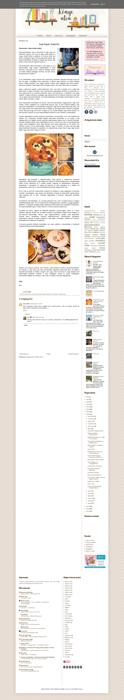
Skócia (67, 652)
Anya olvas (24, 631)
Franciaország (69, 620)
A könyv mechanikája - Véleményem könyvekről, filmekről (37, 657)
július (89, 428)
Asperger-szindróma (89, 210)
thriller (87, 245)
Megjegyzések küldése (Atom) (34, 357)
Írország (67, 656)
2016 (87, 509)
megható (87, 235)
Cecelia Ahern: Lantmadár (95, 466)
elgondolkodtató (94, 221)
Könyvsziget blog (26, 635)
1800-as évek (68, 581)
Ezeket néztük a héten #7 (97, 340)
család (92, 217)
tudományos (94, 245)
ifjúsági (93, 229)
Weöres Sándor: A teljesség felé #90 (30, 593)
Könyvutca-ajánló (90, 542)
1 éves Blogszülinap (98, 291)
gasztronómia (28, 294)
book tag (102, 215)
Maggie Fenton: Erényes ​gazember (30, 624)
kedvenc (102, 230)
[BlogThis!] (25, 292)
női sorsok (101, 236)
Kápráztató (83, 35)
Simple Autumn (25, 661)
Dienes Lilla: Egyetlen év (94, 475)
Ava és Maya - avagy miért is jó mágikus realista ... (96, 478)
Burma (67, 609)
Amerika (67, 601)
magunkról (102, 232)
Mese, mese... (91, 484)
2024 (87, 399)
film (91, 223)
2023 (87, 402)
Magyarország (69, 637)
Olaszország (68, 646)
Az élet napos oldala (27, 639)
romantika (91, 241)
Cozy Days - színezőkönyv (28, 607)
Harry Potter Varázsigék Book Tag (30, 671)
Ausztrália (67, 605)
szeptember (91, 423)
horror (96, 227)
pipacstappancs (25, 618)
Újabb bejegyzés (24, 354)
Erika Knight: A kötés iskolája (95, 459)
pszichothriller (100, 238)
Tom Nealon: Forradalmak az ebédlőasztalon (96, 442)
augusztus (91, 426)
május (90, 493)
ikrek (85, 230)
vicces (102, 248)
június (89, 491)
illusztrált (34, 294)
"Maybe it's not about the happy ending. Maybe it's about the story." (37, 648)
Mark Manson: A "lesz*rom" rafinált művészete (95, 452)
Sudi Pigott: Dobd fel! (93, 472)
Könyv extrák (25, 643)
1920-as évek (68, 586)
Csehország (68, 614)
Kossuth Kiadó (41, 294)
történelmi (101, 245)
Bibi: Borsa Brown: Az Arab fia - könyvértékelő (33, 628)
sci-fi (85, 243)
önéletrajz (92, 252)
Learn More (95, 4)
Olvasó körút (24, 665)
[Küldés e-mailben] (24, 292)
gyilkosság (87, 227)
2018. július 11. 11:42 (38, 317)
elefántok (86, 221)
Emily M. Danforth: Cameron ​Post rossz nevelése (34, 658)
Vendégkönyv (89, 546)
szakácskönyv (62, 294)
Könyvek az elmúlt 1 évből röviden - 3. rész (98, 317)
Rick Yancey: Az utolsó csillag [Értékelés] (31, 667)
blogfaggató (89, 549)
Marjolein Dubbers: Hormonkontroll (93, 434)
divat (94, 219)
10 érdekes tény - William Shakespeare (31, 616)
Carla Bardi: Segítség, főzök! (95, 431)
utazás (86, 248)
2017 (87, 506)
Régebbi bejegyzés (73, 354)
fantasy (86, 223)
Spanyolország (69, 654)
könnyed (90, 232)
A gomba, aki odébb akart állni (29, 620)
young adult (96, 250)
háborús (103, 227)
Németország (68, 644)
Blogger (80, 689)
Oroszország (68, 648)
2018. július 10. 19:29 (36, 303)
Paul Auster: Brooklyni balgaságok (94, 469)
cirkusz (86, 217)
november (91, 418)
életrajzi (86, 252)
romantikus (100, 240)
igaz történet (100, 229)
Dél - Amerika (68, 616)
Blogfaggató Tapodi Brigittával (98, 377)
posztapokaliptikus (89, 238)
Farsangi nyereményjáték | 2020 (29, 632)
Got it (103, 4)
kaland (96, 230)
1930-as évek (68, 588)
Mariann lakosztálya (26, 592)
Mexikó (67, 641)
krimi (86, 232)
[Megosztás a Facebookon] (29, 292)
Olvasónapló (24, 610)
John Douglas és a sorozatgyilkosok (93, 462)
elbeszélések (101, 219)
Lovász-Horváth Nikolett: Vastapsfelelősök (94, 487)
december (91, 416)
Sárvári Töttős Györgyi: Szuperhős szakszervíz (95, 456)
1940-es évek (68, 590)
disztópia (87, 219)
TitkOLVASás (89, 544)
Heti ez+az (59, 35)
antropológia (96, 212)
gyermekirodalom (92, 225)
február (90, 501)
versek (94, 248)
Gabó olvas (24, 596)
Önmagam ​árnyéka (26, 598)
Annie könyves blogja (27, 669)
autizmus (102, 212)
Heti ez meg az (90, 540)
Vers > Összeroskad (26, 662)
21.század (68, 596)
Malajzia (67, 639)
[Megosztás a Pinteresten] (30, 292)
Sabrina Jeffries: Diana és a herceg (30, 612)
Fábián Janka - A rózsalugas (28, 654)
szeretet (101, 243)
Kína (66, 633)
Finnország (68, 618)
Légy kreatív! (91, 449)
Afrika (66, 599)
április (89, 496)
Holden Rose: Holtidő (93, 481)
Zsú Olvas (24, 653)
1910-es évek (68, 583)
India (66, 624)
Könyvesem (24, 623)
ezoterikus (102, 221)
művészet (94, 236)
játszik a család (90, 551)
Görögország (68, 622)
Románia (67, 650)
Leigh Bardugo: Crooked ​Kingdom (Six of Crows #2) (34, 650)
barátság (88, 214)
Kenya (66, 631)
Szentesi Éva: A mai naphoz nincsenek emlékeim (98, 301)
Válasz (25, 310)
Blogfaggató (70, 35)
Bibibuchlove (25, 627)
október (90, 421)
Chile (66, 611)
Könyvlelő (24, 606)
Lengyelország (69, 635)
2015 (87, 511)
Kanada (67, 629)
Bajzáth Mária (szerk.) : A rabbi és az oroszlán (96, 437)
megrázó (95, 235)
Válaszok (27, 314)
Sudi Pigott (55, 294)
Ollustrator (68, 689)
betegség (96, 215)
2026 (87, 397)
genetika (103, 222)
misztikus (87, 236)
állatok (103, 250)
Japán (66, 626)
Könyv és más (25, 600)
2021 (87, 407)
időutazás (87, 228)
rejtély (86, 241)
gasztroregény (97, 222)
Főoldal (39, 35)
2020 (87, 409)
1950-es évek (68, 592)
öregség (98, 252)
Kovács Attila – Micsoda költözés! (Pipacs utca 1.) (34, 636)
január (90, 503)
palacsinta (48, 294)
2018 (87, 414)
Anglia (66, 603)
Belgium (67, 607)
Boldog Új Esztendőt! (26, 640)
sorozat (93, 243)
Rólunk (48, 35)
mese (102, 234)
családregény (100, 217)
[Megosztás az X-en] (27, 292)
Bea (28, 317)
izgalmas (90, 230)
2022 (87, 404)
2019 (87, 411)
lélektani (96, 232)
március (90, 498)
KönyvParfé (26, 303)
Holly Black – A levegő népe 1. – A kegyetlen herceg (34, 645)
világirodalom (88, 250)
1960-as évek (68, 594)
